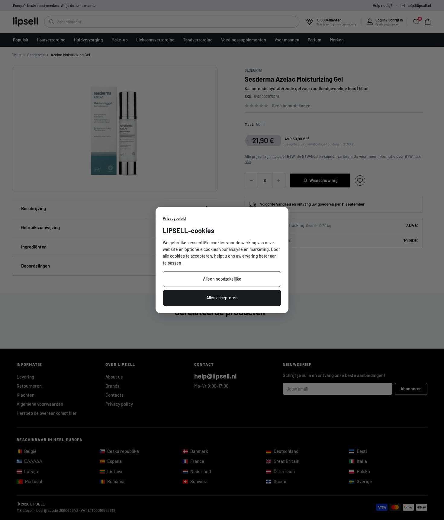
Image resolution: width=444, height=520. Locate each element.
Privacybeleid (174, 218)
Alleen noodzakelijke (222, 278)
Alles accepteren (222, 297)
